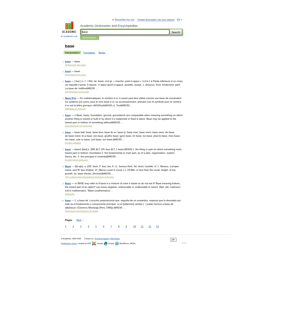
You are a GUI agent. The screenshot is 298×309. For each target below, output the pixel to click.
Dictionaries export (69, 243)
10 (134, 226)
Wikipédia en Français (75, 109)
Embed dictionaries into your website (156, 20)
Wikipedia (69, 194)
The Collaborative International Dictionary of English (89, 177)
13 (157, 226)
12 (149, 226)
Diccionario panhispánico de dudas (81, 211)
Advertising (115, 239)
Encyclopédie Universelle (77, 92)
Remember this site (124, 20)
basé (68, 71)
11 (142, 226)
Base (68, 166)
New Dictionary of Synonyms (78, 126)
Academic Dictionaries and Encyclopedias (109, 26)
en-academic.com (69, 36)
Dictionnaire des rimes (75, 65)
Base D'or (70, 98)
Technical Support (101, 239)
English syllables (73, 143)
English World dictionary (76, 160)
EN (178, 20)
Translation (89, 52)
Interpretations (89, 37)
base (68, 61)
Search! (176, 32)
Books (102, 52)
